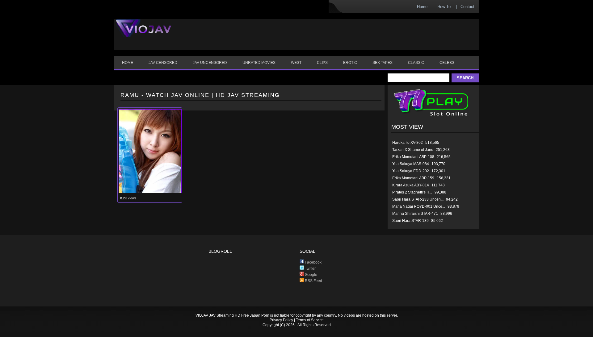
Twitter (310, 268)
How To (444, 6)
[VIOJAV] (143, 33)
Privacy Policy (281, 320)
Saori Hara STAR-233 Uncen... (418, 199)
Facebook (313, 262)
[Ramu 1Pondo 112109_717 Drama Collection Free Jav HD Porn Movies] (150, 191)
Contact (467, 6)
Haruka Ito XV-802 (407, 142)
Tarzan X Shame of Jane (412, 150)
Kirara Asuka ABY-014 (410, 185)
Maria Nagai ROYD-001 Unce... (418, 206)
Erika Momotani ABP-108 (413, 157)
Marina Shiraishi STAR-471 (415, 213)
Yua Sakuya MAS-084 (410, 164)
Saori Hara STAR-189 (410, 220)
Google (310, 275)
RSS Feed (313, 281)
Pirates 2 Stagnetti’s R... (412, 192)
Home (422, 6)
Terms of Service (310, 320)
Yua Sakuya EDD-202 (410, 171)
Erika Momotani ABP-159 (413, 178)
